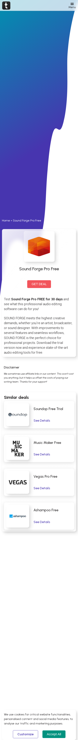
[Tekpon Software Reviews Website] (6, 5)
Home (6, 220)
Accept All (54, 734)
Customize (25, 734)
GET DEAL (39, 284)
